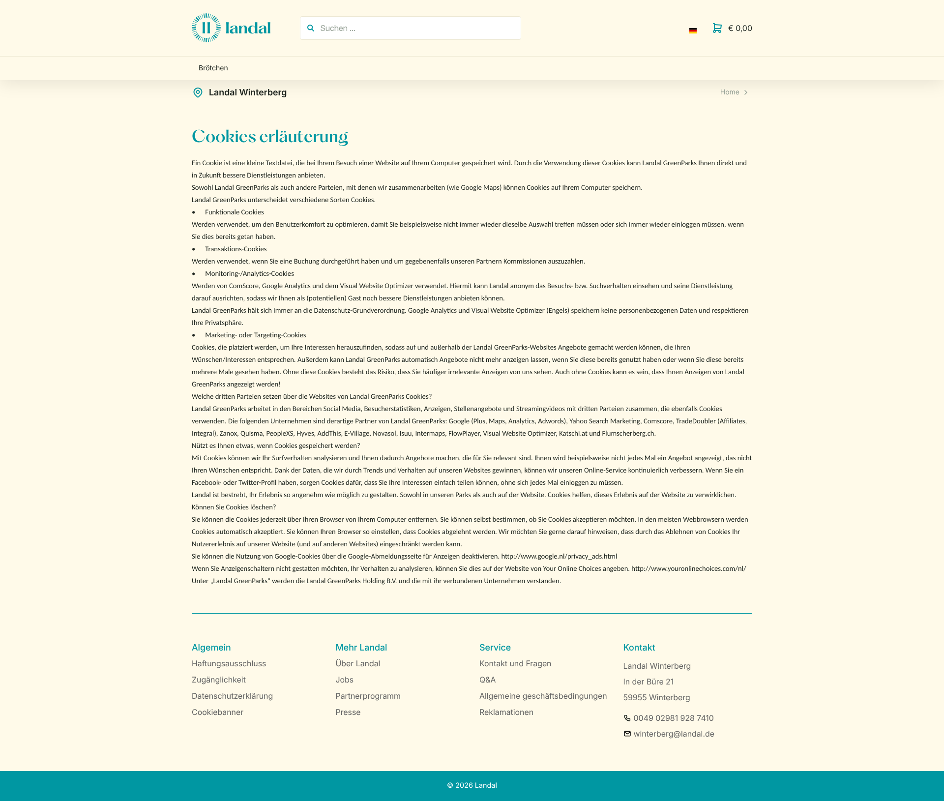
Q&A (487, 679)
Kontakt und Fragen (515, 663)
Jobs (345, 679)
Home (729, 92)
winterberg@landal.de (674, 734)
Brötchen (213, 68)
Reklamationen (506, 712)
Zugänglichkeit (219, 679)
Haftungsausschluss (229, 663)
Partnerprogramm (368, 696)
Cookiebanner (217, 712)
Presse (348, 712)
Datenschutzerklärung (232, 696)
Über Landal (358, 663)
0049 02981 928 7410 (674, 718)
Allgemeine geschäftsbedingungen (543, 696)
